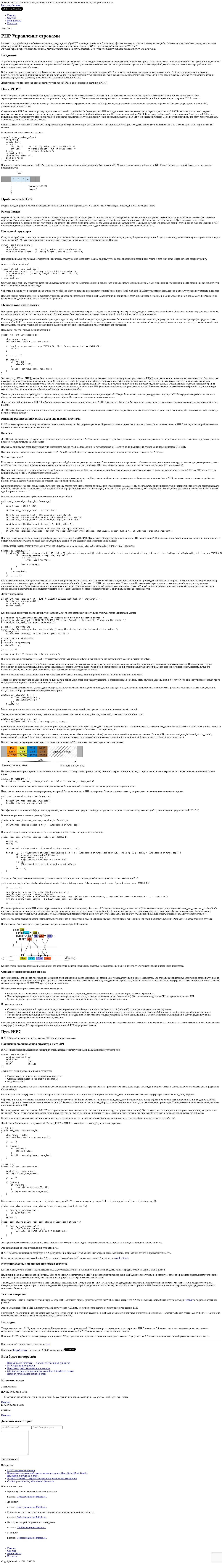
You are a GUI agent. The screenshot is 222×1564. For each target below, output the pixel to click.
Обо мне (11, 18)
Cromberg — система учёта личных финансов (30, 1481)
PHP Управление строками (21, 1365)
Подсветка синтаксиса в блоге (23, 1476)
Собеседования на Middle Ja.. (32, 1496)
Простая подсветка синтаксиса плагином (28, 1368)
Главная (11, 15)
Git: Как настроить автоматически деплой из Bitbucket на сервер (40, 1371)
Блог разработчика (10, 5)
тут (48, 1344)
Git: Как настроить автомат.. (31, 1527)
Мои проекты (14, 20)
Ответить (6, 1402)
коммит (190, 1300)
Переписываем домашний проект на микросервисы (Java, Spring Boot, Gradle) (47, 1473)
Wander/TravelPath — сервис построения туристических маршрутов (42, 1478)
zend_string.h (121, 1258)
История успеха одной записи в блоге (26, 1374)
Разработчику (20, 1350)
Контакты (12, 23)
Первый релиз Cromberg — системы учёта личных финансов (38, 1363)
